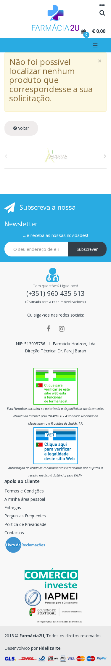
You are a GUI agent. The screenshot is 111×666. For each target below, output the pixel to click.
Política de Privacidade (25, 524)
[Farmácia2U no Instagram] (62, 328)
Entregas (12, 507)
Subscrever (87, 249)
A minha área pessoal (24, 499)
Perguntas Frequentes (25, 516)
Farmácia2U (32, 635)
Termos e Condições (24, 491)
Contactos (14, 532)
